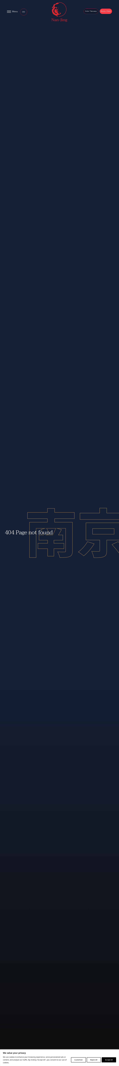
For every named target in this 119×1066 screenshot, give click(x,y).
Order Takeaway (91, 11)
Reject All (93, 1060)
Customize (78, 1060)
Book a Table (106, 11)
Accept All (109, 1060)
